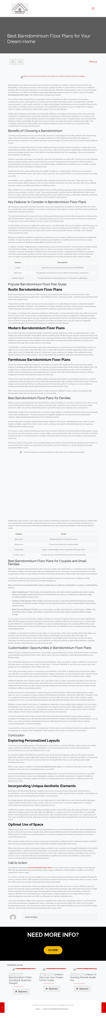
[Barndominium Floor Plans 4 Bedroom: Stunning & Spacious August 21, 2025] (2, 1007)
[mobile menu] (93, 8)
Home (38, 1009)
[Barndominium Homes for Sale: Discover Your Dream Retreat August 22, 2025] (103, 1007)
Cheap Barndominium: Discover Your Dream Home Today (51, 977)
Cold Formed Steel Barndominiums (55, 1009)
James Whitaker (31, 917)
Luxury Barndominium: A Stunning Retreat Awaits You (83, 977)
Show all (94, 62)
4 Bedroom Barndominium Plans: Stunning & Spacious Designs (20, 978)
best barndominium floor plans (40, 867)
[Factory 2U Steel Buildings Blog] (19, 8)
